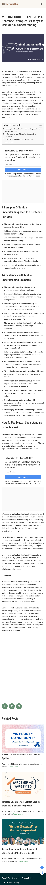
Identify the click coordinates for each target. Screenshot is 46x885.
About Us (6, 878)
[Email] (19, 706)
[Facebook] (5, 706)
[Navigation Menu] (41, 4)
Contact (15, 878)
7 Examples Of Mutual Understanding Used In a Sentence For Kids (22, 130)
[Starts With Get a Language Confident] (10, 4)
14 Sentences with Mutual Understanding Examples (20, 135)
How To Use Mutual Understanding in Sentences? (19, 140)
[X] (12, 706)
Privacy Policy (27, 878)
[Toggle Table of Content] (39, 126)
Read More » (14, 767)
